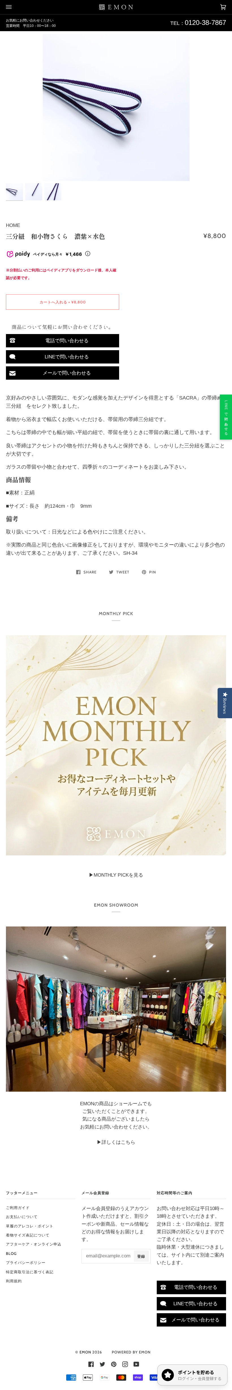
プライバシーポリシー (26, 1262)
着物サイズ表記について (28, 1235)
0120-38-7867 (205, 22)
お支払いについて (22, 1216)
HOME (13, 225)
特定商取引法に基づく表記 (29, 1272)
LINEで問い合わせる (67, 357)
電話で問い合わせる (67, 340)
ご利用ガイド (18, 1207)
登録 (141, 1256)
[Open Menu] (14, 7)
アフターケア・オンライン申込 (33, 1244)
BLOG (11, 1253)
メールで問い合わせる (67, 373)
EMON (85, 1352)
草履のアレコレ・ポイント (29, 1226)
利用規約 (14, 1281)
